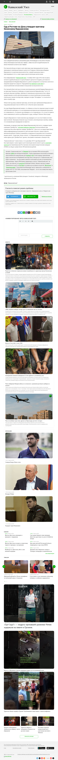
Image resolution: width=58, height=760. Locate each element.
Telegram (25, 151)
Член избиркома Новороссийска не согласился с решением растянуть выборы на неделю (27, 384)
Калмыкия (31, 12)
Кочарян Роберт (9, 494)
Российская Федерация (18, 14)
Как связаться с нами (17, 748)
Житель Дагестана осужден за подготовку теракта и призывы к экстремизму (16, 544)
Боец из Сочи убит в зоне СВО (13, 343)
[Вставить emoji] (32, 221)
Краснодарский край (48, 12)
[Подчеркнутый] (25, 221)
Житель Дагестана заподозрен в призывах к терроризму (13, 536)
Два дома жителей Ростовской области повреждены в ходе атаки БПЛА (40, 544)
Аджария (10, 10)
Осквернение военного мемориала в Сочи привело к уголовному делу (24, 375)
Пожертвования (31, 748)
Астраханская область (34, 10)
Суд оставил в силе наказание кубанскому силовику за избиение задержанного (41, 577)
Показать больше (29, 736)
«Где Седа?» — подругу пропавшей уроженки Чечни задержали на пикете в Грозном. (27, 626)
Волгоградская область (45, 10)
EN (7, 1)
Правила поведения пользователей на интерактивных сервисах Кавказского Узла (33, 754)
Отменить (47, 236)
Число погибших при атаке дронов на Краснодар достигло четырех (23, 421)
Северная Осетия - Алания (39, 14)
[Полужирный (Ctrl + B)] (20, 221)
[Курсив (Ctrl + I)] (23, 221)
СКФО (47, 14)
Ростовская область (28, 14)
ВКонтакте (48, 165)
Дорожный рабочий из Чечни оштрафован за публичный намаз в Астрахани (15, 577)
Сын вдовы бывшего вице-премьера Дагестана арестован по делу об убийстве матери (41, 536)
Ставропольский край (8, 16)
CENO (12, 153)
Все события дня (50, 553)
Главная (5, 21)
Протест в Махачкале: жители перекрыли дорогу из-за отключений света (24, 670)
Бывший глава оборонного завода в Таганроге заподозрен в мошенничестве (41, 550)
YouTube (21, 165)
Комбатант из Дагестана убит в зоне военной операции (15, 550)
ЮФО (34, 16)
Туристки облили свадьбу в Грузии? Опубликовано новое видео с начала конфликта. (27, 711)
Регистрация (24, 235)
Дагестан (10, 12)
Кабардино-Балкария (23, 12)
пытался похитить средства (26, 127)
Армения (27, 10)
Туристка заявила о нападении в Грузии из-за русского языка (28, 729)
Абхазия (6, 10)
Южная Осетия (21, 16)
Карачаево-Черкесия (38, 12)
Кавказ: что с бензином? (11, 19)
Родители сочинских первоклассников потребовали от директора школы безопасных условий (28, 271)
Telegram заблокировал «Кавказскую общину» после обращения (12, 729)
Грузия (5, 12)
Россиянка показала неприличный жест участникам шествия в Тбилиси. (44, 730)
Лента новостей (12, 21)
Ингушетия (15, 12)
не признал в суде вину (36, 83)
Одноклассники (10, 167)
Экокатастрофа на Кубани (48, 19)
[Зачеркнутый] (28, 221)
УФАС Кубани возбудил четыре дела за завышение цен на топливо (23, 309)
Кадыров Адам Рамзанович (12, 526)
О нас (5, 748)
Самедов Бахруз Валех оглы (13, 462)
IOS (33, 155)
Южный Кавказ (29, 16)
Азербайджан (21, 10)
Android (28, 155)
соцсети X (22, 163)
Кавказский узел (21, 77)
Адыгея (15, 10)
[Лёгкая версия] (10, 1)
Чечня (15, 16)
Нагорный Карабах (8, 14)
